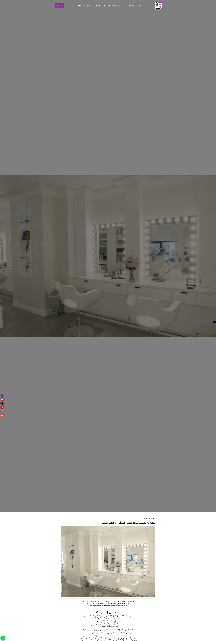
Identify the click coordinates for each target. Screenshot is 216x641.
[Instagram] (2, 403)
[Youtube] (2, 399)
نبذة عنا (123, 5)
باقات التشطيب (106, 5)
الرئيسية (138, 5)
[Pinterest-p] (2, 407)
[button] (214, 322)
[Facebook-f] (2, 396)
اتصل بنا (88, 5)
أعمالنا (117, 5)
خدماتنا (131, 5)
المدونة (97, 5)
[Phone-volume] (2, 411)
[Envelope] (2, 415)
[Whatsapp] (2, 638)
